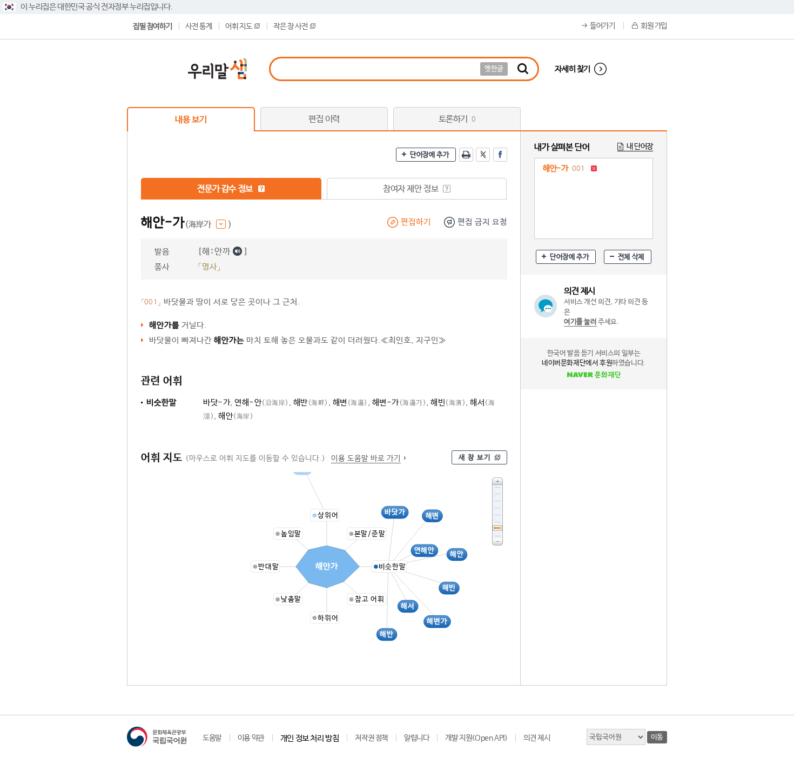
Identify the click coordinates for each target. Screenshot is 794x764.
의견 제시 (536, 738)
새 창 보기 (475, 458)
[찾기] (523, 69)
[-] (497, 542)
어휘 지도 (238, 26)
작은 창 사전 (290, 26)
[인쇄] (466, 155)
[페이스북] (500, 155)
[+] (497, 480)
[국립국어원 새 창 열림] (156, 737)
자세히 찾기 (572, 69)
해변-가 (399, 402)
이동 (657, 737)
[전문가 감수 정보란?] (261, 188)
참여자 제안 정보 (411, 189)
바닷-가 (216, 402)
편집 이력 (324, 119)
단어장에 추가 (429, 155)
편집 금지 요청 (482, 222)
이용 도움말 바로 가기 (366, 458)
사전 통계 (198, 26)
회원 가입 (654, 26)
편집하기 (416, 222)
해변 (350, 402)
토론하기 (457, 119)
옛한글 (494, 69)
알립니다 (416, 738)
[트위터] (483, 155)
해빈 (448, 402)
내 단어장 (640, 146)
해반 (310, 402)
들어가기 (602, 26)
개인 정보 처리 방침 (309, 738)
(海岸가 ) (208, 225)
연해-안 (261, 402)
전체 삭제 (631, 257)
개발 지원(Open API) (476, 738)
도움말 (212, 738)
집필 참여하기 (152, 26)
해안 (235, 416)
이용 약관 (251, 738)
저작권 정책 (371, 738)
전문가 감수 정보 (225, 189)
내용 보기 (190, 120)
